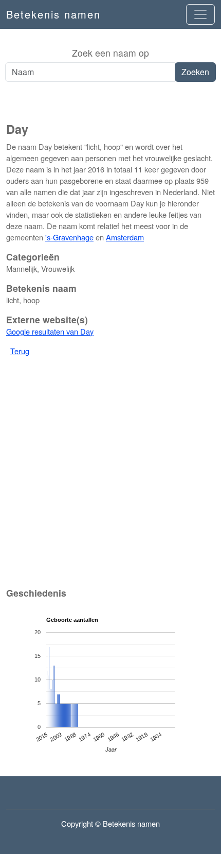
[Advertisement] (110, 102)
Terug (19, 350)
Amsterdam (125, 237)
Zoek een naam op (110, 52)
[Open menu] (200, 14)
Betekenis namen (53, 14)
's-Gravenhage (69, 237)
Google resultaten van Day (50, 331)
